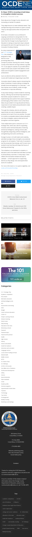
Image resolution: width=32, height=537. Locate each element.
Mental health (4, 355)
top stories (25, 528)
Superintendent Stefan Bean (8, 388)
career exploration (7, 508)
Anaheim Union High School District (12, 505)
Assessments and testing (7, 305)
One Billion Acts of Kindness (8, 368)
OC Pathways (4, 363)
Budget (3, 310)
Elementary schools (6, 328)
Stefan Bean (5, 16)
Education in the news (6, 325)
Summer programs (6, 386)
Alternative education (6, 299)
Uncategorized (4, 397)
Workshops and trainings (7, 402)
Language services (5, 350)
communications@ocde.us (10, 474)
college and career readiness (10, 512)
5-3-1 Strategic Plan (6, 292)
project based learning (8, 528)
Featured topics (5, 332)
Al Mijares (16, 502)
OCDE (12, 173)
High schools (4, 339)
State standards (5, 379)
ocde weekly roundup (13, 521)
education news (20, 515)
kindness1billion (20, 518)
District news (4, 321)
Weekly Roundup (7, 531)
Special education (5, 377)
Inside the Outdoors (6, 346)
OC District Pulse (5, 361)
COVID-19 (3, 314)
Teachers (3, 390)
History (3, 341)
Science (3, 375)
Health (2, 337)
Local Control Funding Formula (9, 352)
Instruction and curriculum (7, 348)
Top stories (4, 395)
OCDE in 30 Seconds (6, 366)
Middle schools (5, 357)
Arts (2, 303)
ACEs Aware (4, 296)
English (20, 0)
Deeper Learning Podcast (7, 317)
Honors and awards (6, 343)
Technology (4, 393)
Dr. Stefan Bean (5, 173)
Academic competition (6, 294)
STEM (2, 381)
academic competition (8, 498)
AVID (2, 307)
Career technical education (8, 312)
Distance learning (5, 319)
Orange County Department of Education (12, 175)
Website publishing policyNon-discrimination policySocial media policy (16, 453)
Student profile (5, 384)
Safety (2, 373)
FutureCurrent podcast (7, 334)
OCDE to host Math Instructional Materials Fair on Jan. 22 (17, 197)
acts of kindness (7, 502)
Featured (3, 330)
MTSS (2, 359)
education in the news (8, 515)
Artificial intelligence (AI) (7, 301)
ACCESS (18, 498)
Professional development (7, 370)
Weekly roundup (5, 399)
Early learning (4, 323)
